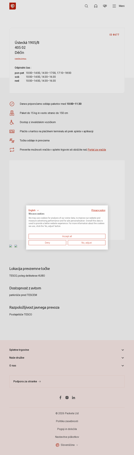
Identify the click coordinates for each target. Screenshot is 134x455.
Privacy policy (98, 210)
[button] (34, 210)
